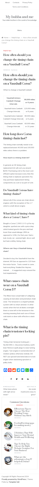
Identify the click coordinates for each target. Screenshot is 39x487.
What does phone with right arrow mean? (10, 392)
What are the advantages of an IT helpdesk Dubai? (23, 459)
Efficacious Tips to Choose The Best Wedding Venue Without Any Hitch (22, 412)
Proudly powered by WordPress (14, 479)
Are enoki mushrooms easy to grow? (28, 392)
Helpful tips (7, 51)
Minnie (15, 70)
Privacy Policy (27, 2)
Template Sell (14, 482)
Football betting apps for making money (24, 424)
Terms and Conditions (20, 7)
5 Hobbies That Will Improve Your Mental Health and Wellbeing (24, 435)
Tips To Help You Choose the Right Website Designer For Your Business (24, 447)
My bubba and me (19, 17)
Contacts (16, 2)
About (7, 2)
